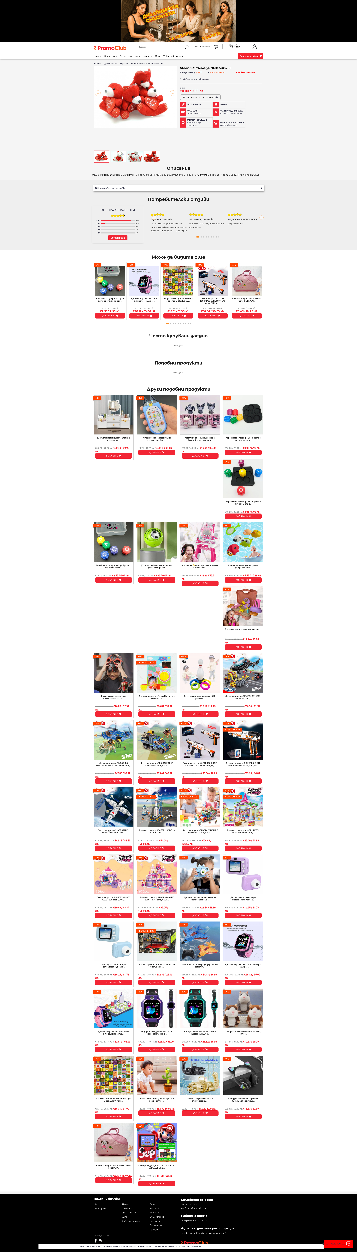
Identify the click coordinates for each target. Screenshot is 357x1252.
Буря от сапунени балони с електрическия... (200, 1099)
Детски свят (110, 63)
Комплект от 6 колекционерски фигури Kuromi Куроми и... (200, 439)
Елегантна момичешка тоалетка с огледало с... (113, 439)
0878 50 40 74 (191, 1204)
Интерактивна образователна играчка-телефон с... (157, 439)
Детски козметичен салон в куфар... (242, 629)
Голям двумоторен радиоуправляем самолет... (200, 965)
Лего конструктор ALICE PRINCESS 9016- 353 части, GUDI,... (243, 831)
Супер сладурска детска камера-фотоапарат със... (200, 898)
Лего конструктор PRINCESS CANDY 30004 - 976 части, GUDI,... (157, 898)
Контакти (154, 1208)
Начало (98, 56)
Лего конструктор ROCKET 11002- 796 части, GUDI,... (157, 831)
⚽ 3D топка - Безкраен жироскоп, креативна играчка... (157, 566)
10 (190, 323)
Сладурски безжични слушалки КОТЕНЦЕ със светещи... (243, 1099)
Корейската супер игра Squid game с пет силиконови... (110, 299)
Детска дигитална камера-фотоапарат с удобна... (243, 898)
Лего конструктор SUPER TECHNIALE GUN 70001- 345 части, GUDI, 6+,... (243, 764)
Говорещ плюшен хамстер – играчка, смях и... (243, 1032)
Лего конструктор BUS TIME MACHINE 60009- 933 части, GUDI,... (200, 831)
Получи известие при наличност (199, 97)
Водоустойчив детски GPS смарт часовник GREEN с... (200, 1032)
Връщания (155, 1229)
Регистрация (101, 1208)
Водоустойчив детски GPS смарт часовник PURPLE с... (157, 1032)
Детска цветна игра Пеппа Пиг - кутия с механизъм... (157, 697)
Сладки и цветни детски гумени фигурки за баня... (243, 566)
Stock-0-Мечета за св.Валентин (147, 63)
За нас (153, 1204)
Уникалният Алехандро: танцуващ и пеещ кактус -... (157, 1099)
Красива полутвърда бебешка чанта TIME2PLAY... (246, 299)
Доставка (154, 1212)
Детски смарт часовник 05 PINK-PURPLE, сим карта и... (113, 1032)
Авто (158, 56)
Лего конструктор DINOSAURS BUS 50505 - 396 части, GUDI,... (156, 764)
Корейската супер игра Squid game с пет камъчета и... (243, 439)
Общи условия (157, 1217)
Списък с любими (250, 56)
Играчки (124, 63)
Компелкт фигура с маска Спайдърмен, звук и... (113, 697)
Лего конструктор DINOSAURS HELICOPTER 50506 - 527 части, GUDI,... (113, 764)
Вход (97, 1204)
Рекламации (156, 1225)
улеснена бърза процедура (197, 122)
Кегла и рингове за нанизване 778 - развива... (200, 697)
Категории (111, 56)
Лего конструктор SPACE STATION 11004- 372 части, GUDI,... (113, 831)
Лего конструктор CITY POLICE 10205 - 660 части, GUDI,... (243, 697)
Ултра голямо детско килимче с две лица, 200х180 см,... (178, 299)
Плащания (155, 1221)
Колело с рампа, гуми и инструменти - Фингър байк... (157, 965)
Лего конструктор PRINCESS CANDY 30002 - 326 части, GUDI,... (113, 898)
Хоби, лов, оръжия (173, 56)
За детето (126, 56)
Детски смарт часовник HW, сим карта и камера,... (144, 299)
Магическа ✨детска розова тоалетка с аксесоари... (200, 566)
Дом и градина (143, 56)
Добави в (108, 315)
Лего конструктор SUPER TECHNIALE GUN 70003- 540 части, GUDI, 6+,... (212, 300)
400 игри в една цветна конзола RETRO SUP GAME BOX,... (156, 1166)
